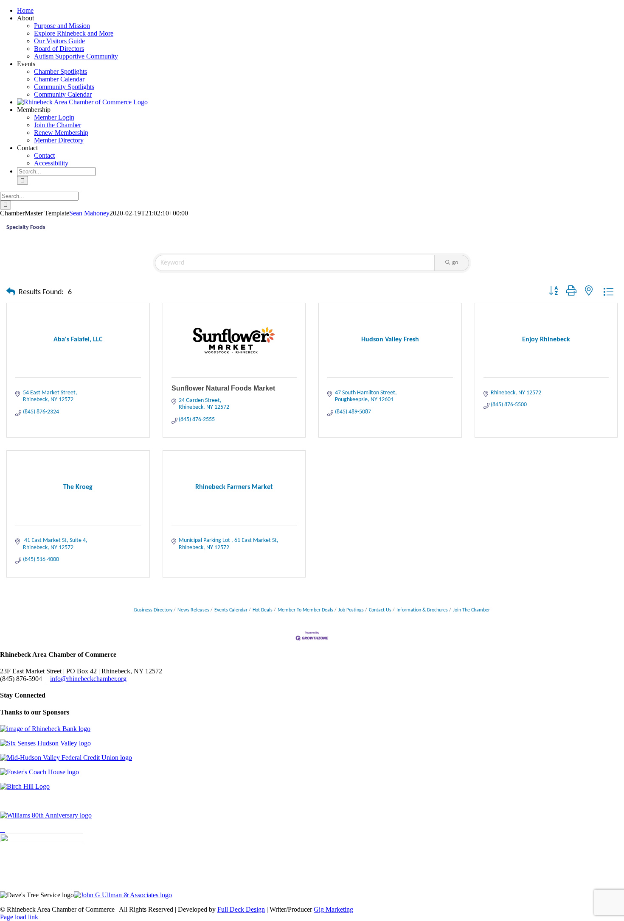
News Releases (193, 610)
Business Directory (153, 610)
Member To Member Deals (305, 610)
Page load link (19, 917)
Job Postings (351, 610)
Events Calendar (230, 610)
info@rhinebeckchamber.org (88, 678)
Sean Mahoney (89, 213)
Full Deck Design (241, 909)
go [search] (455, 263)
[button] (10, 292)
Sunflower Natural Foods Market (223, 388)
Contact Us (380, 610)
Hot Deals (263, 610)
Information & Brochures (422, 610)
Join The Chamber (471, 610)
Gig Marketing (333, 909)
